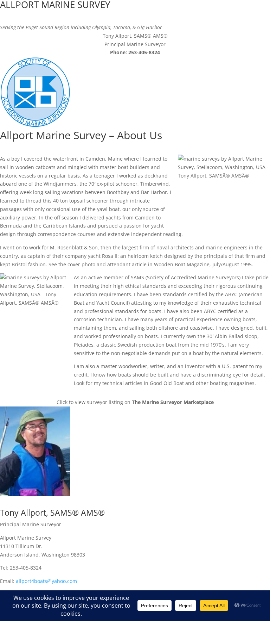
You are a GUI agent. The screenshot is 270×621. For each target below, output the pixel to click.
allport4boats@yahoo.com (46, 581)
